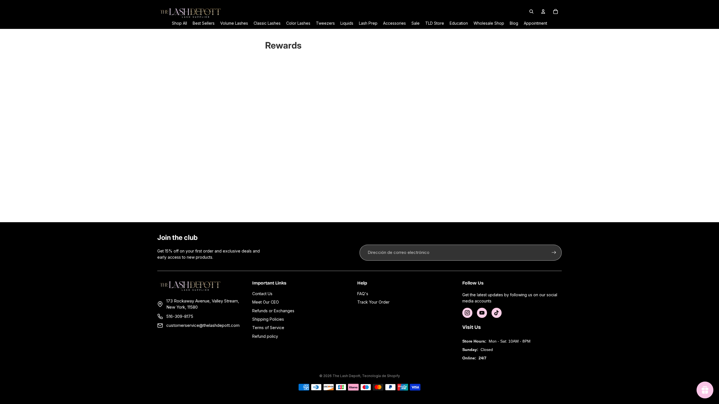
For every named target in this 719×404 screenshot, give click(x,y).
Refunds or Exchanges (273, 310)
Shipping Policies (268, 319)
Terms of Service (268, 327)
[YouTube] (482, 313)
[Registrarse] (554, 252)
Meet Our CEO (265, 302)
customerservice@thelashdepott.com (203, 325)
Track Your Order (373, 302)
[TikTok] (497, 313)
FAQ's (362, 293)
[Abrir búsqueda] (531, 11)
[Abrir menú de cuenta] (543, 11)
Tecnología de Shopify (381, 376)
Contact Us (262, 293)
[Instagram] (467, 313)
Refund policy (265, 336)
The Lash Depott (346, 376)
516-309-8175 (179, 316)
